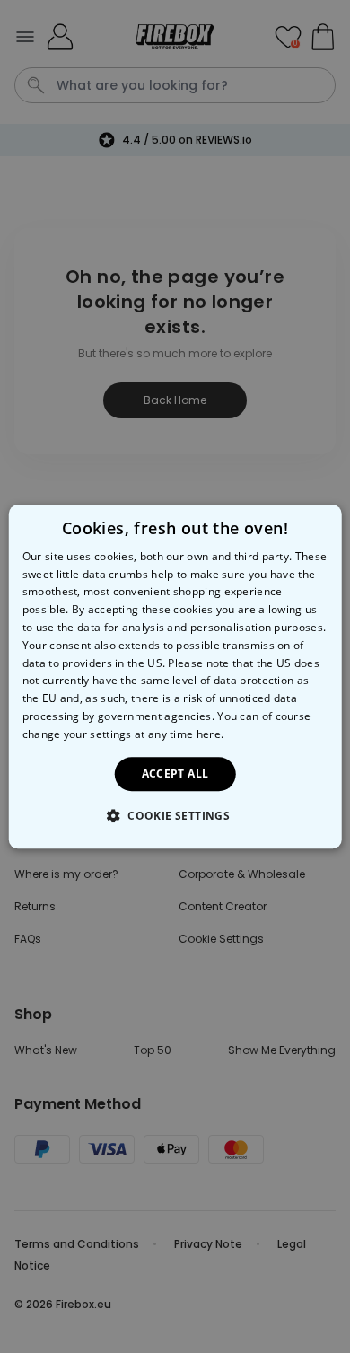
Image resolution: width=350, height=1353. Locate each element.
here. (210, 734)
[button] (175, 815)
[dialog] (175, 677)
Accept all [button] (175, 773)
